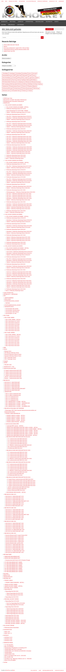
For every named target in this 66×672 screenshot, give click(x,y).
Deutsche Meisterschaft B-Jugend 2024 (14, 538)
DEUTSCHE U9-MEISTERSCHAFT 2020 (14, 519)
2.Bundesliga (18, 73)
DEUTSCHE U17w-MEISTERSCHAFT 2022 (14, 529)
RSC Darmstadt (14, 84)
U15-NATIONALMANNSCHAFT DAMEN (13, 562)
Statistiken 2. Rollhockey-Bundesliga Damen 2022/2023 (19, 150)
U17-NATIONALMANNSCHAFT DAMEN (13, 565)
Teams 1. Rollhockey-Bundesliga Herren (14, 212)
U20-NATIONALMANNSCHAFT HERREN (13, 570)
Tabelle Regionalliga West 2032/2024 (15, 613)
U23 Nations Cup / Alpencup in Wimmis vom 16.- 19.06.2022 (18, 658)
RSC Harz (25, 84)
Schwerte (24, 86)
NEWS (6, 1)
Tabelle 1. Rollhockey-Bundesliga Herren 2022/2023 (18, 207)
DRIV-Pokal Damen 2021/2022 (12, 327)
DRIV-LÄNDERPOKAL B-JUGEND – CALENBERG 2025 (17, 406)
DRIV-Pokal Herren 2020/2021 (12, 341)
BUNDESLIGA (4, 21)
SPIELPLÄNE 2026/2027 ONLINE (11, 44)
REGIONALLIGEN (40, 21)
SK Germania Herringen (27, 88)
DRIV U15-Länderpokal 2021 (11, 398)
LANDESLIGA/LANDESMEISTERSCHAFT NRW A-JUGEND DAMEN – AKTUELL (24, 429)
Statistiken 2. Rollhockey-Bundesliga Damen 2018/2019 (19, 220)
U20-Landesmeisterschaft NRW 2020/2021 (17, 446)
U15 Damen (23, 90)
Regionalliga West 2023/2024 (12, 618)
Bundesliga (24, 73)
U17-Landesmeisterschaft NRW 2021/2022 (17, 457)
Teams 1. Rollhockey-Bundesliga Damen (14, 158)
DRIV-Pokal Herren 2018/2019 (12, 337)
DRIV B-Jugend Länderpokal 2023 (13, 395)
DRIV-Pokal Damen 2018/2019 (12, 322)
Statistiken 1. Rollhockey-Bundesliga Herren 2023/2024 (19, 205)
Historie (5, 349)
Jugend (26, 77)
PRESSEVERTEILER (7, 576)
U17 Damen (29, 90)
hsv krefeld (13, 77)
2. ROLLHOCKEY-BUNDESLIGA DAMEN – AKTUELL (17, 216)
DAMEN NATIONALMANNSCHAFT (12, 556)
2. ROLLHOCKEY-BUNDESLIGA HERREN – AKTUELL (17, 248)
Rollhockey (27, 81)
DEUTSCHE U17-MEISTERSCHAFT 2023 (14, 549)
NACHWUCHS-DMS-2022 (10, 521)
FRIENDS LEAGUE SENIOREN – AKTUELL (14, 582)
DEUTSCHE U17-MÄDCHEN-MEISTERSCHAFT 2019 (17, 501)
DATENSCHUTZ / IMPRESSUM (10, 294)
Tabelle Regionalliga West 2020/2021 (15, 609)
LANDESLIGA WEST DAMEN (10, 584)
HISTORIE (3, 24)
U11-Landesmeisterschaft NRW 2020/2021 (17, 438)
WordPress (8, 670)
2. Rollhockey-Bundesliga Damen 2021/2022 (15, 235)
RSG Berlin (31, 84)
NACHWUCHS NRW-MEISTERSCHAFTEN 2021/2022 (18, 450)
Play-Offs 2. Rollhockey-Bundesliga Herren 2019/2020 (19, 259)
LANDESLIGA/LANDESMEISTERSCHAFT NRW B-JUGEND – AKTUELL (22, 430)
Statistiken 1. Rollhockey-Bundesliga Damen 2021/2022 (19, 141)
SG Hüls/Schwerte (17, 88)
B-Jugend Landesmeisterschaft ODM (12, 372)
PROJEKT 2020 (7, 364)
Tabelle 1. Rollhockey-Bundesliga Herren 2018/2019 (18, 175)
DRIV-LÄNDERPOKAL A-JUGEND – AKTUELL (15, 401)
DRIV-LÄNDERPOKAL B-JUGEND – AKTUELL (15, 404)
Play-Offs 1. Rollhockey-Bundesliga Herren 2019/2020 (19, 179)
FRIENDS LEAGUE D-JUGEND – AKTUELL (16, 420)
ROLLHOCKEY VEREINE (8, 625)
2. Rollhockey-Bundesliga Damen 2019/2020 (15, 223)
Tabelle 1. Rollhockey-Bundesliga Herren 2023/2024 (18, 208)
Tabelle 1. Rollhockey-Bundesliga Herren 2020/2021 (18, 188)
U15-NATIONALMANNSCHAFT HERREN (13, 563)
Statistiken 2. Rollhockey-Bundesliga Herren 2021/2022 (19, 275)
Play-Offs (14, 79)
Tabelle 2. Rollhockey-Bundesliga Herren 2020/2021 (18, 267)
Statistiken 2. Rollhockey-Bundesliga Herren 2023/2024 (19, 283)
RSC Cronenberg (5, 84)
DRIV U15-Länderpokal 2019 (11, 396)
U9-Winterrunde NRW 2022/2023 (15, 475)
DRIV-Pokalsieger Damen (10, 357)
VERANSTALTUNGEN (8, 642)
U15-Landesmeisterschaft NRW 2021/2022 (17, 455)
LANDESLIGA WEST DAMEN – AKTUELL (13, 586)
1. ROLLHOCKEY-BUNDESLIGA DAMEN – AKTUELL (17, 107)
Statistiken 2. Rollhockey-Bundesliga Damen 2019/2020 (19, 225)
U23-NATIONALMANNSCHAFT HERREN (13, 571)
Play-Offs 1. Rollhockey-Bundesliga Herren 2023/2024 (19, 196)
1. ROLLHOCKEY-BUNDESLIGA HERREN (13, 160)
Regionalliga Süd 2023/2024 (11, 597)
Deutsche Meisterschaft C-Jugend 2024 (14, 540)
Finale (30, 75)
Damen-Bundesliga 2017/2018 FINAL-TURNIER (17, 110)
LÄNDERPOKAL (8, 391)
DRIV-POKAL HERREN (9, 332)
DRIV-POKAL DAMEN (9, 317)
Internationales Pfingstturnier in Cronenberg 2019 (15, 647)
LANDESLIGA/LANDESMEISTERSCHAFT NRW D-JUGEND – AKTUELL (22, 433)
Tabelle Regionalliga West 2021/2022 (15, 610)
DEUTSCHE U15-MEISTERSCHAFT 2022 (14, 526)
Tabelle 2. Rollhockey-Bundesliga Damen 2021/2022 (18, 237)
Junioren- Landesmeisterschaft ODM (12, 376)
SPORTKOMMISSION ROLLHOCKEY (12, 305)
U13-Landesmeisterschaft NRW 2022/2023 (17, 465)
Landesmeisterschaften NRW (12, 423)
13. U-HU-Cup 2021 (8, 644)
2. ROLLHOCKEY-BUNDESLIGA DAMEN (13, 214)
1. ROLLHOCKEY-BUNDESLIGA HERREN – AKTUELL (17, 162)
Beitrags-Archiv (7, 351)
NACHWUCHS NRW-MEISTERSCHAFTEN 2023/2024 (18, 477)
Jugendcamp (32, 77)
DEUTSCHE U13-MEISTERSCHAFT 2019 (14, 498)
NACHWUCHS (49, 21)
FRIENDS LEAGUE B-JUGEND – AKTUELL (16, 417)
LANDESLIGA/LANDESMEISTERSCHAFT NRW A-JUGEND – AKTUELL (22, 427)
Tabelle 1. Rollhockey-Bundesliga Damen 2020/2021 (18, 132)
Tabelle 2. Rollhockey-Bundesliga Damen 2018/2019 (18, 221)
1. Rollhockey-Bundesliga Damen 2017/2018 (15, 108)
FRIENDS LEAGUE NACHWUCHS (12, 413)
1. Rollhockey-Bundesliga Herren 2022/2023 (15, 202)
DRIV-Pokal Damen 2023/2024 (12, 330)
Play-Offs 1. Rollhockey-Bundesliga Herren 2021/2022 (19, 193)
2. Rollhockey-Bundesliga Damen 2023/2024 (15, 244)
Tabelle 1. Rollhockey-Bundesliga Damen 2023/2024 (18, 153)
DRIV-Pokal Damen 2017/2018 (12, 321)
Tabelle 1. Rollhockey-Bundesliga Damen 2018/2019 (18, 119)
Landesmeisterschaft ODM (9, 368)
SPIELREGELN (11, 24)
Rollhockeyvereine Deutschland (11, 627)
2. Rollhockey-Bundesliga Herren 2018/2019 (15, 249)
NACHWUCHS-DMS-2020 (10, 507)
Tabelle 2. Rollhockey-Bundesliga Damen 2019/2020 (18, 227)
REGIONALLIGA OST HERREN (11, 587)
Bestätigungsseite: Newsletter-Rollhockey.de (13, 101)
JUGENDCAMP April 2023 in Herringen (13, 649)
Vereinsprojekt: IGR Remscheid (12, 310)
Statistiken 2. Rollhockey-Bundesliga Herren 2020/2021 (19, 266)
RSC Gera (20, 84)
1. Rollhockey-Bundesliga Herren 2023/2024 (15, 210)
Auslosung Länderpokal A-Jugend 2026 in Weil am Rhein (16, 48)
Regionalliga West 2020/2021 (12, 606)
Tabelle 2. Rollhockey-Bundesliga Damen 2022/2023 (18, 238)
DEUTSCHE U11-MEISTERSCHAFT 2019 (14, 496)
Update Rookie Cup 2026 (9, 51)
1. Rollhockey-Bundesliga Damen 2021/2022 (15, 134)
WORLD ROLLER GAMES (10, 660)
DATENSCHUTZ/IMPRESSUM (42, 1)
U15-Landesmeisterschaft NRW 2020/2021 (17, 442)
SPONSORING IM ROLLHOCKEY (11, 301)
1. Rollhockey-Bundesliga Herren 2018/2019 (15, 169)
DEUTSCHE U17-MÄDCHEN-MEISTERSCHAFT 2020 (17, 514)
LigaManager (61, 1)
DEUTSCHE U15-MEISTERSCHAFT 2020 (14, 513)
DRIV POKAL (13, 21)
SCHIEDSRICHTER (7, 629)
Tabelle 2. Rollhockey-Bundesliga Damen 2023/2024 (18, 240)
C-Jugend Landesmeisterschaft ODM (12, 373)
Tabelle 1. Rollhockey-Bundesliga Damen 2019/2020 (18, 126)
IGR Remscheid (20, 77)
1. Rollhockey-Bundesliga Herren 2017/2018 (15, 164)
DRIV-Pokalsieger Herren (10, 359)
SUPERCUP (20, 21)
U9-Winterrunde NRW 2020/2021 (15, 448)
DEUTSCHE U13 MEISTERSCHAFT (12, 384)
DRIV (15, 75)
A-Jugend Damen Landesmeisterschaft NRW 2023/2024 (20, 479)
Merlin (13, 670)
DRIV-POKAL (6, 315)
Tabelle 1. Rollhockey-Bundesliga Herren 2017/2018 (18, 167)
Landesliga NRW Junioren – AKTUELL (15, 426)
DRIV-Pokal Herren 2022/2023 (12, 344)
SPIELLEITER (7, 299)
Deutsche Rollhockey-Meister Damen (12, 354)
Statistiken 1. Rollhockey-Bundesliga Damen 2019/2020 (19, 125)
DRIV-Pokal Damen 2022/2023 (12, 329)
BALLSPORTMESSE (8, 646)
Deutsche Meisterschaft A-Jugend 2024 (14, 536)
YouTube (5, 662)
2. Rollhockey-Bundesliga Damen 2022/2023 (15, 242)
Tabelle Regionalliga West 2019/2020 (15, 604)
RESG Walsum (33, 79)
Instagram (5, 361)
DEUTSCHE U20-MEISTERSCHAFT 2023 (14, 552)
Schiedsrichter (5, 86)
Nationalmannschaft (6, 79)
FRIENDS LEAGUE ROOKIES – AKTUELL (16, 421)
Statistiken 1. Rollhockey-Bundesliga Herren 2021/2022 (19, 198)
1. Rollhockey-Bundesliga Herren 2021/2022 (15, 190)
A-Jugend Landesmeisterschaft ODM (12, 370)
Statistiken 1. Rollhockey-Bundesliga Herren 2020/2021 (19, 186)
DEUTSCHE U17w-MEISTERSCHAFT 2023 (14, 550)
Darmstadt (34, 73)
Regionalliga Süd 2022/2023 (11, 591)
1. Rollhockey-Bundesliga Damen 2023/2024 (15, 155)
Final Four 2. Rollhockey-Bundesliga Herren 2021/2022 (19, 272)
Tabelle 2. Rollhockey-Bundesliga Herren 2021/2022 (18, 276)
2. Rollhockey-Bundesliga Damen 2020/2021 (15, 229)
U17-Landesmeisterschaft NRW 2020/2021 (17, 443)
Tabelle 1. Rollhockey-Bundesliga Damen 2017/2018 (18, 112)
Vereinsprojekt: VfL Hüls (10, 313)
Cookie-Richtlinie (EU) (8, 292)
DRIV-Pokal (19, 75)
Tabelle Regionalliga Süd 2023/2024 (15, 595)
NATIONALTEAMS (7, 554)
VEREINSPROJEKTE (9, 306)
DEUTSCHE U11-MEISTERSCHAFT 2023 (14, 544)
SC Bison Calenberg (38, 84)
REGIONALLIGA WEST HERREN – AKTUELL (15, 623)
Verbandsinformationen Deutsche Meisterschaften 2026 (16, 49)
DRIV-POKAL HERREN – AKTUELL (13, 334)
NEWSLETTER (6, 575)
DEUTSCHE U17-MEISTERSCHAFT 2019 (14, 502)
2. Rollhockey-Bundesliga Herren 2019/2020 (15, 257)
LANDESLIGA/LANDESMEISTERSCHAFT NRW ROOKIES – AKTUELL (22, 435)
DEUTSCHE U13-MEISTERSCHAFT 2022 (14, 525)
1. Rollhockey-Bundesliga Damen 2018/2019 (15, 114)
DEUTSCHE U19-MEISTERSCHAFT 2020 (14, 517)
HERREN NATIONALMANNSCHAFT (12, 558)
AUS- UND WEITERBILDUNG (31, 1)
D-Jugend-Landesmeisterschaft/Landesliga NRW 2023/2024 (21, 485)
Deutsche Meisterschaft (7, 75)
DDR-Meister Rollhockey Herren (11, 352)
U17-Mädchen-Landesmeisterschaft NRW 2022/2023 (20, 470)
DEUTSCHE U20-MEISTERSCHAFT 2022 (14, 531)
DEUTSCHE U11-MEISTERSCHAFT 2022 (14, 523)
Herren (34, 75)
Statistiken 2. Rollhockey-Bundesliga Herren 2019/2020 (19, 260)
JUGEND (5, 362)
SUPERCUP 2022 (8, 639)
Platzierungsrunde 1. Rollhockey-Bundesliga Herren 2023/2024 (21, 192)
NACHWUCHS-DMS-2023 (10, 533)
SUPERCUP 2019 (8, 637)
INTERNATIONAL (29, 21)
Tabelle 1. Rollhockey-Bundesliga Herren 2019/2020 (18, 182)
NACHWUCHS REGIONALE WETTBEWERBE (14, 408)
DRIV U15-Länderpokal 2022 (11, 400)
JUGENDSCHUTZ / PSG (53, 1)
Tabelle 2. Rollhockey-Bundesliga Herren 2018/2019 (18, 254)
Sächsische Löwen (6, 90)
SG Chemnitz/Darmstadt (7, 88)
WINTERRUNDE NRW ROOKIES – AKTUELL (16, 492)
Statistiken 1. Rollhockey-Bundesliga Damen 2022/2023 (19, 147)
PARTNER (7, 303)
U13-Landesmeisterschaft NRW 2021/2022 (17, 454)
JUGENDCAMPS (8, 652)
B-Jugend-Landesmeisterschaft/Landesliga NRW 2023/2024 (21, 482)
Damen (29, 73)
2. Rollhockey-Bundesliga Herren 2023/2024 (15, 289)
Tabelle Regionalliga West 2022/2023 (15, 612)
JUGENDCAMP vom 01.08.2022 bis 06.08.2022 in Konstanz (17, 651)
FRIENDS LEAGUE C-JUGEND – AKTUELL (16, 418)
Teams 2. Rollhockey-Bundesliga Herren (14, 290)
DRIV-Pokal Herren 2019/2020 (12, 339)
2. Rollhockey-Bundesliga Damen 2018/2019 (15, 218)
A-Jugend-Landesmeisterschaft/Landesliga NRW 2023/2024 (21, 480)
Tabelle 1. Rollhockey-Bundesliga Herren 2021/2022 (18, 199)
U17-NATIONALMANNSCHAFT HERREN (13, 567)
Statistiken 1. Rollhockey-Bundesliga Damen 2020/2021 (19, 131)
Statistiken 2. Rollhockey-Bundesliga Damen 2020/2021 (19, 231)
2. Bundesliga (11, 73)
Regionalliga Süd (8, 589)
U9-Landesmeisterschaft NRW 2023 (16, 473)
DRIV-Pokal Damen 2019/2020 (12, 324)
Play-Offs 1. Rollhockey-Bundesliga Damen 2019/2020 (19, 123)
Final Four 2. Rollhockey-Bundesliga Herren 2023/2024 (19, 280)
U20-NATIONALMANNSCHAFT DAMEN (13, 568)
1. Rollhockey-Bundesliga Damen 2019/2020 (15, 121)
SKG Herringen (36, 88)
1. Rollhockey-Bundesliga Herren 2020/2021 (15, 184)
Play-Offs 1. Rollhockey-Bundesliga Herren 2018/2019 (19, 172)
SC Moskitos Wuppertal (32, 86)
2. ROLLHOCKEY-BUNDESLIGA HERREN (13, 246)
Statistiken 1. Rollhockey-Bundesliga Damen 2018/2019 (19, 118)
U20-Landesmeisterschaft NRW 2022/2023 (17, 472)
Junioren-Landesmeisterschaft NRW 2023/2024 (18, 487)
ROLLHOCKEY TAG (8, 657)
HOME (2, 1)
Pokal (18, 79)
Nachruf (5, 46)
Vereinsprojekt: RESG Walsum (12, 311)
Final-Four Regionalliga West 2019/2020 (16, 603)
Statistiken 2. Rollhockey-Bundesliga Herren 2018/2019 (19, 253)
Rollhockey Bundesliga (35, 81)
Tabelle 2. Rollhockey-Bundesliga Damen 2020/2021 (18, 233)
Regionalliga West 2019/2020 (12, 601)
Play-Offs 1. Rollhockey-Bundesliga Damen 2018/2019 (19, 116)
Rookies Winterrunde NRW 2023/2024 (16, 490)
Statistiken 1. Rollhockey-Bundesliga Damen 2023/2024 (19, 148)
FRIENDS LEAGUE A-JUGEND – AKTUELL (16, 415)
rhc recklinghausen (20, 81)
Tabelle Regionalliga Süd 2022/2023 (15, 593)
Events (56, 21)
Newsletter (5, 573)
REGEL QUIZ (7, 631)
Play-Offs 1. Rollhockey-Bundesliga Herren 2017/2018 (19, 166)
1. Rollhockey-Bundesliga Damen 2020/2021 (15, 128)
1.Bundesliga (5, 73)
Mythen (37, 77)
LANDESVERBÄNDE (8, 297)
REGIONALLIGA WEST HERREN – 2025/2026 (15, 621)
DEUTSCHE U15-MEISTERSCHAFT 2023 (14, 547)
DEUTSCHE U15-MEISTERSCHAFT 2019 (14, 499)
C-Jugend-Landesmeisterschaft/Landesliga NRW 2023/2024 (21, 484)
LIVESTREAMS (20, 24)
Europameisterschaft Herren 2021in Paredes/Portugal (17, 560)
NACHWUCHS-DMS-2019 (10, 494)
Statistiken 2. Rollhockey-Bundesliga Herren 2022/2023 (19, 282)
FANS (4, 347)
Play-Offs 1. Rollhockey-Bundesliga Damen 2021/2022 (19, 136)
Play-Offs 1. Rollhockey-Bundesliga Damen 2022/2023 (19, 138)
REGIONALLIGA (6, 578)
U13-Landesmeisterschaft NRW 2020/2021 (17, 440)
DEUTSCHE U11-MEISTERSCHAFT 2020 (14, 510)
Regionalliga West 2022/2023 (12, 617)
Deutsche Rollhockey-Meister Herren (12, 356)
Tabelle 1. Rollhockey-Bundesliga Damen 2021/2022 (18, 142)
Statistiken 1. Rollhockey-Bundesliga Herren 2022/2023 (19, 204)
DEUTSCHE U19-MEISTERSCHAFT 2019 (14, 504)
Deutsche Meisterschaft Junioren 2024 (14, 543)
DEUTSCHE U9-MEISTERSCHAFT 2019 (14, 505)
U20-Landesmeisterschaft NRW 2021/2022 (17, 460)
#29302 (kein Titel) (7, 98)
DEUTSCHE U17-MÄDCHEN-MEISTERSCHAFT (14, 388)
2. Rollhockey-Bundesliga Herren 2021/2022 (15, 269)
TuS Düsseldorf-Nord (15, 90)
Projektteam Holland (25, 79)
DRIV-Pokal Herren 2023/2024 (12, 345)
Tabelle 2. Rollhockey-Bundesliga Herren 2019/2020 (18, 262)
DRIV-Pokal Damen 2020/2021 (12, 325)
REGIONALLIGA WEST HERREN (11, 599)
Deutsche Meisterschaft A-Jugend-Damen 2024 (16, 535)
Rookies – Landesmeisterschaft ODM (13, 378)
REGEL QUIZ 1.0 (8, 633)
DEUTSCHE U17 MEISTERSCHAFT (12, 387)
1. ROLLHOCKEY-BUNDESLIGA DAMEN (13, 105)
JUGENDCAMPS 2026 (9, 654)
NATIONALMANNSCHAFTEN (48, 670)
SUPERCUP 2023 (8, 640)
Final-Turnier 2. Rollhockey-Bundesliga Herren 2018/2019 (19, 251)
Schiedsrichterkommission (15, 86)
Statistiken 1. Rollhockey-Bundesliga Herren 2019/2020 (19, 180)
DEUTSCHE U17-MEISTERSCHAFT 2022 (14, 528)
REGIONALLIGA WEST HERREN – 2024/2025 (15, 620)
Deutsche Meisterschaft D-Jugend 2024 (14, 541)
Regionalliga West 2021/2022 (12, 615)
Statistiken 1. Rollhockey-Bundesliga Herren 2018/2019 (19, 173)
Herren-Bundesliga (6, 77)
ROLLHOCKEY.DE (34, 670)
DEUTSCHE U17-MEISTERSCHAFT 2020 (14, 516)
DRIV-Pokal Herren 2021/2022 (12, 342)
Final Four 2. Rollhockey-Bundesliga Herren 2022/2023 (19, 273)
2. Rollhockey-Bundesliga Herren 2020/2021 (15, 264)
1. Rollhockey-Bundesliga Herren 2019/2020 (15, 177)
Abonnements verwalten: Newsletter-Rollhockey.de (14, 99)
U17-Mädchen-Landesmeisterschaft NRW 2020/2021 (20, 445)
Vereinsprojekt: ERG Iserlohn (11, 308)
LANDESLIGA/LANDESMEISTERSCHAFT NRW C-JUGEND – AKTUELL (22, 432)
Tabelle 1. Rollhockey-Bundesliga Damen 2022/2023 (18, 151)
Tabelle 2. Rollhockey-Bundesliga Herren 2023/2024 (18, 287)
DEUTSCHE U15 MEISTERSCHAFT (12, 385)
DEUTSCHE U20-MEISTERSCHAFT (12, 390)
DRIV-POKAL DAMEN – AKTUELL (13, 319)
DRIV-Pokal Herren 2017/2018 (12, 336)
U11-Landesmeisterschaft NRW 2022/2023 (17, 464)
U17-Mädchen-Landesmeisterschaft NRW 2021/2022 (20, 458)
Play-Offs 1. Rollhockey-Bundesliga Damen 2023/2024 (19, 139)
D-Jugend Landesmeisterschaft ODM (12, 375)
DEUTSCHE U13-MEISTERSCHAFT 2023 (14, 546)
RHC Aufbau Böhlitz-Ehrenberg (8, 81)
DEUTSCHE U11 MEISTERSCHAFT (12, 382)
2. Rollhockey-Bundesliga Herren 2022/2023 (15, 278)
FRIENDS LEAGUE (8, 580)
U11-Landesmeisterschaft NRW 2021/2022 (17, 452)
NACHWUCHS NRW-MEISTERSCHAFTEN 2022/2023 (18, 462)
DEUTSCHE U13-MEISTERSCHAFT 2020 (14, 511)
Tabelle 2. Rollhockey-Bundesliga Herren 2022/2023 (18, 285)
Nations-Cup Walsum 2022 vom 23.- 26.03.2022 (15, 655)
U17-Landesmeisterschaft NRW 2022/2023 (17, 469)
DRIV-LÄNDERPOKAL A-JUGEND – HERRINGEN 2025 (17, 403)
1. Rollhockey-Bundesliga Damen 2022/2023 (15, 145)
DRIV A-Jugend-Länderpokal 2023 (13, 393)
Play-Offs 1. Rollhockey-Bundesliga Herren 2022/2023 (19, 195)
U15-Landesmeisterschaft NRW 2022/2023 (17, 467)
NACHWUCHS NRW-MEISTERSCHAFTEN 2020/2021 (18, 436)
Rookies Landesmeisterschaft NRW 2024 (17, 488)
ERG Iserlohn (25, 75)
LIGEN (40, 670)
